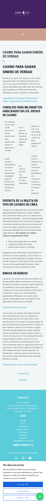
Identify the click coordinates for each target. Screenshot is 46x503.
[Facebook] (30, 458)
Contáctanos (23, 432)
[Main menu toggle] (22, 34)
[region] (23, 482)
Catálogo (23, 435)
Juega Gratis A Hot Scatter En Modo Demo (20, 98)
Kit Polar (23, 421)
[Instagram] (23, 458)
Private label (23, 426)
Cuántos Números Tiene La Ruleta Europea (20, 365)
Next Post (23, 380)
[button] (40, 496)
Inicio (23, 424)
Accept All (23, 484)
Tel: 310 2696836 (23, 403)
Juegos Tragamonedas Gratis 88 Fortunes (20, 101)
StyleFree (23, 438)
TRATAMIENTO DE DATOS (23, 441)
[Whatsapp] (16, 458)
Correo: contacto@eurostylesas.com (23, 406)
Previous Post (23, 373)
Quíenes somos (23, 429)
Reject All (23, 498)
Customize (23, 491)
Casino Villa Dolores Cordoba (14, 307)
